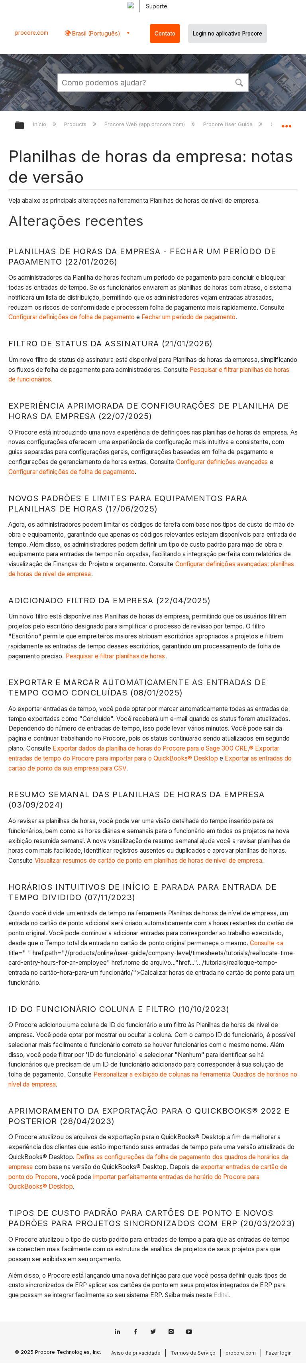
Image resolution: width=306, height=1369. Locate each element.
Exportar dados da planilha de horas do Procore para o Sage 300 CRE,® (153, 748)
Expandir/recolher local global (286, 122)
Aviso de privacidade (136, 1353)
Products (76, 124)
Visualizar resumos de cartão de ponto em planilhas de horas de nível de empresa (148, 860)
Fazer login (279, 1353)
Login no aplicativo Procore (227, 33)
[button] (239, 81)
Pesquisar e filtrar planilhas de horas (115, 656)
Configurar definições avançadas (222, 462)
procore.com (31, 33)
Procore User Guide (228, 124)
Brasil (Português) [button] (95, 33)
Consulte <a (266, 943)
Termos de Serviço (193, 1353)
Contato (165, 33)
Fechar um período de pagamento (188, 317)
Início (40, 124)
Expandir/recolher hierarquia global (24, 126)
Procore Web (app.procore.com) (145, 124)
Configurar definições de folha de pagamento (72, 317)
